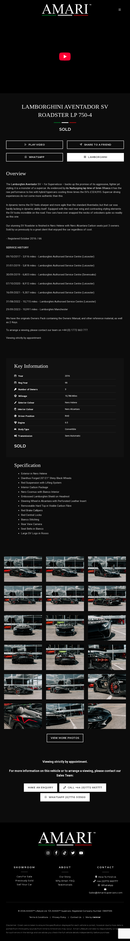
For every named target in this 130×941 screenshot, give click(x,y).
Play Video (36, 144)
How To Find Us (107, 876)
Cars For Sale (24, 876)
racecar (97, 917)
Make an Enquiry (40, 787)
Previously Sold (24, 880)
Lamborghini (97, 157)
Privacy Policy (59, 917)
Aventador (31, 184)
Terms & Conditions (38, 917)
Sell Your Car (24, 884)
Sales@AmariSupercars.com (106, 892)
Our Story (65, 876)
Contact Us (75, 917)
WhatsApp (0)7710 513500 (66, 797)
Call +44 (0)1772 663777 (84, 787)
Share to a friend (97, 144)
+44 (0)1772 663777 (107, 881)
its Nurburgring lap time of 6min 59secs (88, 188)
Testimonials (65, 884)
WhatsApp (36, 157)
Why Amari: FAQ (65, 880)
